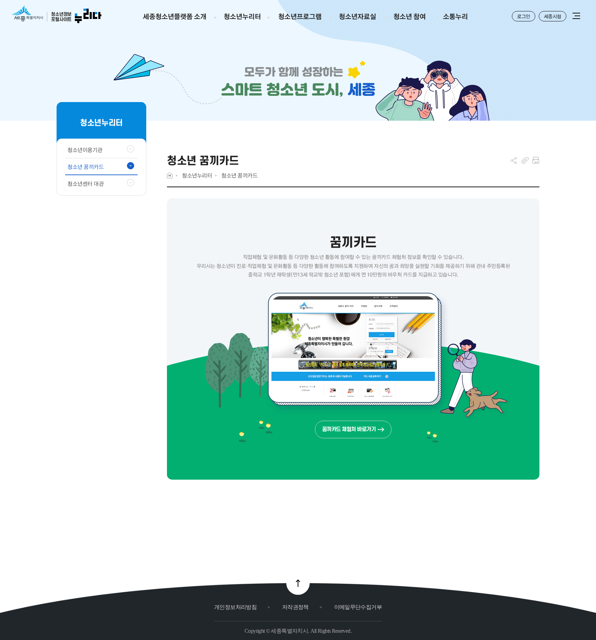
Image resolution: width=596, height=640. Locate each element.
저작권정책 (295, 607)
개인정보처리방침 (235, 607)
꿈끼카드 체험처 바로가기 (349, 429)
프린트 (535, 160)
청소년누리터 (197, 175)
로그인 (523, 16)
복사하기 (525, 160)
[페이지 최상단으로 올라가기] (298, 583)
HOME (169, 175)
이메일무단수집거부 (358, 607)
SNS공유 (514, 160)
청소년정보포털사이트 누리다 (56, 14)
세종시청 (552, 16)
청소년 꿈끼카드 (239, 175)
